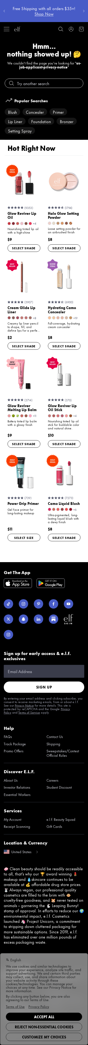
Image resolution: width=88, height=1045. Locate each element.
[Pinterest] (38, 604)
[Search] (61, 29)
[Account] (71, 29)
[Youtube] (68, 604)
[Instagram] (23, 604)
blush (12, 112)
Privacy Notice (24, 705)
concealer (35, 112)
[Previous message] (4, 11)
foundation (41, 121)
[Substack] (53, 619)
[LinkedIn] (38, 619)
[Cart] (81, 29)
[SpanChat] (23, 619)
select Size (24, 537)
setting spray (20, 131)
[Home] (17, 29)
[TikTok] (8, 604)
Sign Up (44, 687)
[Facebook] (53, 604)
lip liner (15, 121)
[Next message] (84, 11)
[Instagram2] (8, 634)
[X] (8, 619)
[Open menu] (6, 29)
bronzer (66, 121)
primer (58, 112)
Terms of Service (29, 712)
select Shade (24, 248)
